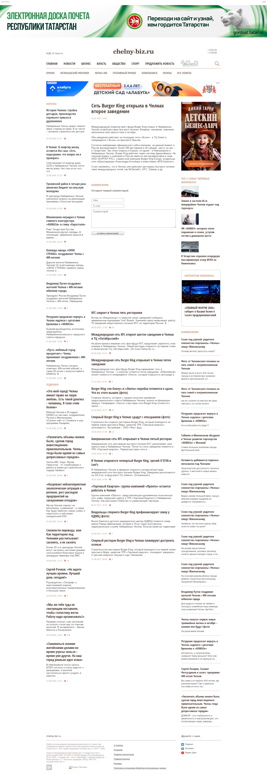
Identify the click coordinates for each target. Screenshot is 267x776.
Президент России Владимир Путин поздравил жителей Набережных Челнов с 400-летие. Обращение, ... (66, 299)
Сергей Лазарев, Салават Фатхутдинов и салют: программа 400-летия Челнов (200, 672)
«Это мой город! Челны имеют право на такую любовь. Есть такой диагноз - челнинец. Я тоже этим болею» (65, 399)
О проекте (118, 745)
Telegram (189, 744)
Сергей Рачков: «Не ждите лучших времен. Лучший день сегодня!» (63, 573)
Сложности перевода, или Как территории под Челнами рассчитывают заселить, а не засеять (63, 536)
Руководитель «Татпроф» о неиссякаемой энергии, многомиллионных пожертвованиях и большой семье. (65, 586)
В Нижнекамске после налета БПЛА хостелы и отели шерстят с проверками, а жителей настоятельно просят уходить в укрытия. (65, 670)
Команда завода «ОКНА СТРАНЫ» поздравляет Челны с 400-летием (65, 253)
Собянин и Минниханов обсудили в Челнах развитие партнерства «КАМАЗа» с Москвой (200, 438)
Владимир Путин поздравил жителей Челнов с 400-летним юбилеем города (64, 287)
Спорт (135, 63)
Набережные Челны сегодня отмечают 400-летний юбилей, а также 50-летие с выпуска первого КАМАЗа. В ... (65, 369)
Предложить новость (159, 63)
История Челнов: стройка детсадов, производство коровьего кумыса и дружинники (61, 115)
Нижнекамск (149, 73)
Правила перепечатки (124, 754)
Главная (52, 63)
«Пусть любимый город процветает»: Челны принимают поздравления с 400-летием (66, 355)
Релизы (167, 73)
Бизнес (86, 63)
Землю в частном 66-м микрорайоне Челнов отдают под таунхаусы (200, 204)
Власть (101, 63)
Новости (69, 63)
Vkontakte (189, 748)
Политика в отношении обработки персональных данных (140, 768)
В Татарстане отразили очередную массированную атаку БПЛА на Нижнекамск (200, 259)
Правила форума (122, 759)
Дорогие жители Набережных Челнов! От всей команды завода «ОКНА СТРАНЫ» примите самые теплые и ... (65, 266)
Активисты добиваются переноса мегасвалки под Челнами (200, 461)
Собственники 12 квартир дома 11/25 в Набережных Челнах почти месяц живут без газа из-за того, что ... (65, 167)
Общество (119, 63)
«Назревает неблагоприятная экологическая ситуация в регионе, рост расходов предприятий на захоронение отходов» (66, 492)
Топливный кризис (124, 73)
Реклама (118, 763)
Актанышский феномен (74, 73)
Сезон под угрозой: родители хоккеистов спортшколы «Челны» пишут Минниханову (200, 342)
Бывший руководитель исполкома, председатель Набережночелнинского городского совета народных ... (65, 333)
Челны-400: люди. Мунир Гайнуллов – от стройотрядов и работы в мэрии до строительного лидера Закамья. (65, 466)
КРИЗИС (50, 73)
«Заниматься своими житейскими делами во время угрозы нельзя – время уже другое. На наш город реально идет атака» (64, 651)
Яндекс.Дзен (191, 752)
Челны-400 (101, 73)
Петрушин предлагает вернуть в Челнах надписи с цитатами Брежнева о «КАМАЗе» (65, 320)
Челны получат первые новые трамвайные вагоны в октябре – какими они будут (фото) (199, 622)
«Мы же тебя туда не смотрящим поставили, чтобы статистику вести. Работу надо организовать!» (65, 610)
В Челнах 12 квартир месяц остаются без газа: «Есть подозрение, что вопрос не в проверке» (63, 152)
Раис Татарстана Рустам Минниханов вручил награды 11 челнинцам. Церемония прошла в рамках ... (64, 233)
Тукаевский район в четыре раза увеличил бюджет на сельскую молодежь (66, 187)
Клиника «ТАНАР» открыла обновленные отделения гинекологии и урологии (201, 311)
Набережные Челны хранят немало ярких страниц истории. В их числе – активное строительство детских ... (65, 130)
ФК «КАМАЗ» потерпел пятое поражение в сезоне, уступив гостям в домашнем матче (197, 232)
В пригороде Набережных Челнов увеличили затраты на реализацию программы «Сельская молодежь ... (65, 200)
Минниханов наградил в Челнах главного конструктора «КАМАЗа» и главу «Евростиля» (66, 220)
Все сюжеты (184, 73)
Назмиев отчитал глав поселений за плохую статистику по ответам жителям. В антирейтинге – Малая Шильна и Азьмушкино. (65, 625)
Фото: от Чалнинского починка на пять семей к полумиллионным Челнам (200, 364)
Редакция (118, 750)
